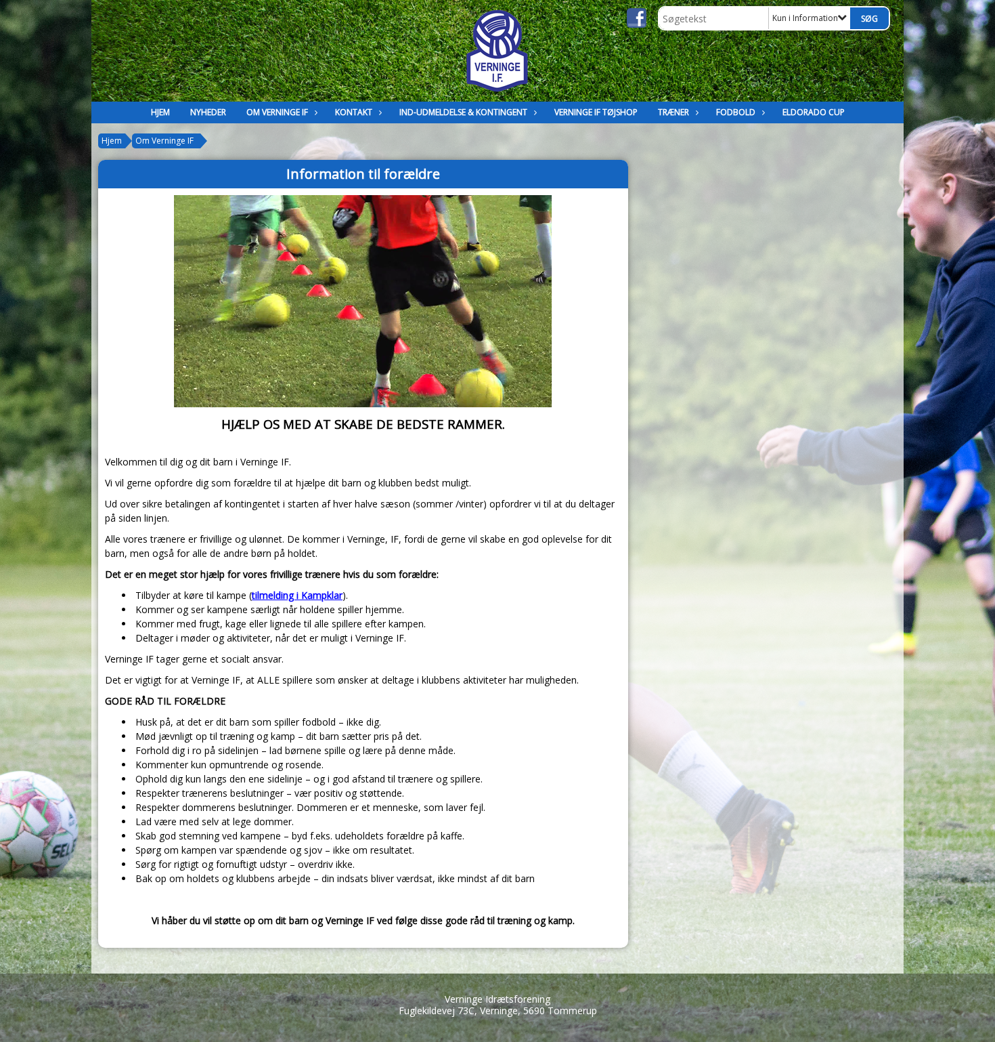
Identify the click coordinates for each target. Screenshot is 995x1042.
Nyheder (208, 112)
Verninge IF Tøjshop (596, 112)
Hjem (160, 112)
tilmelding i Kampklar (297, 595)
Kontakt (353, 112)
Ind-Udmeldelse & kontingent (463, 112)
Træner (673, 112)
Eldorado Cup (813, 112)
